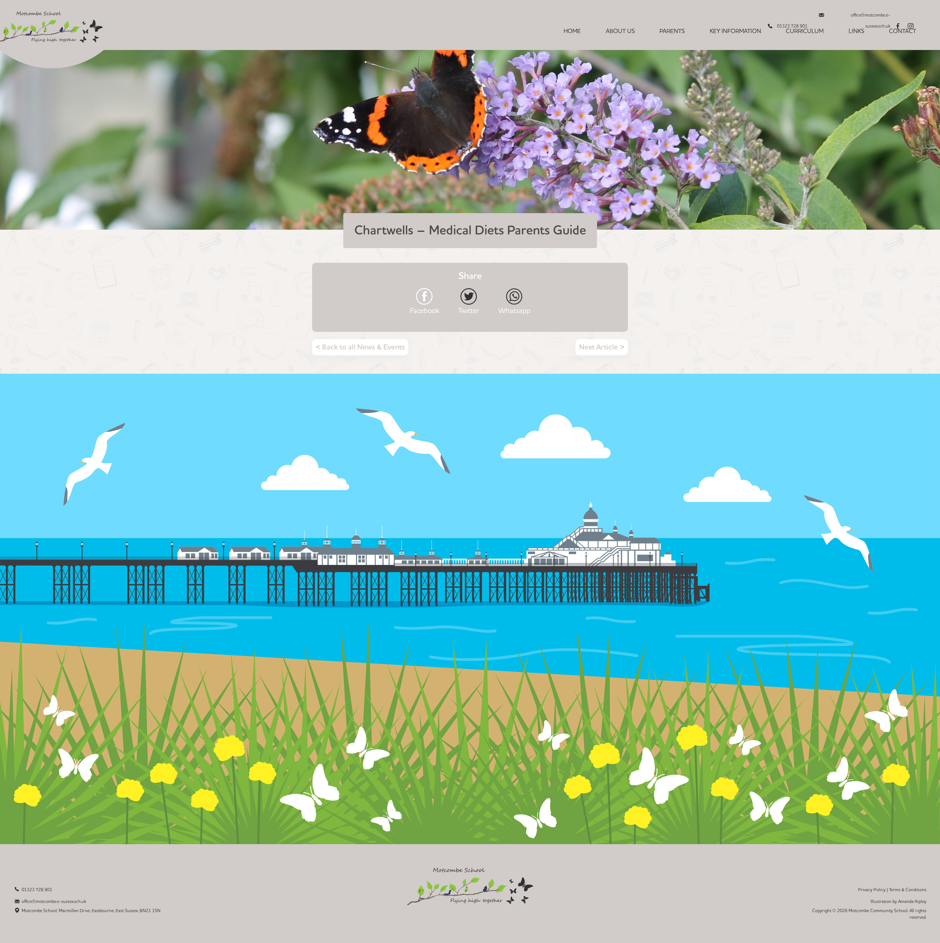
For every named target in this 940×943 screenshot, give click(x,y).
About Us (620, 31)
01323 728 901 (37, 890)
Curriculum (805, 31)
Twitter (469, 310)
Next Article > (601, 347)
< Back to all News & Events (360, 347)
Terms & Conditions (907, 890)
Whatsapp (514, 310)
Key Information (735, 31)
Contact (902, 31)
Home (572, 31)
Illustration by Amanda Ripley (898, 902)
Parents (672, 31)
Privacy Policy (872, 890)
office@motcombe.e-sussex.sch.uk (870, 17)
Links (856, 31)
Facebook (424, 310)
